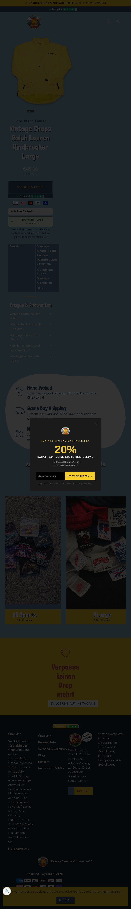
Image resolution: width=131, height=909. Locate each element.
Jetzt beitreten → (79, 476)
